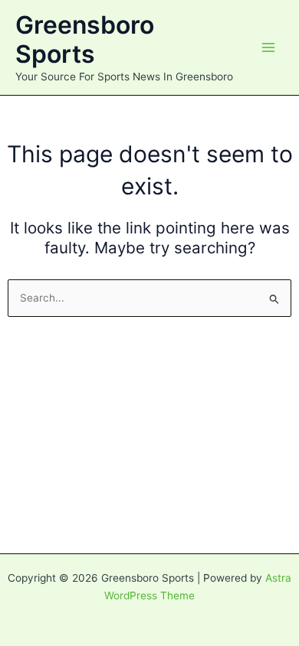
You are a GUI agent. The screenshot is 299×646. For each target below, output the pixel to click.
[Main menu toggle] (268, 48)
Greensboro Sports (84, 39)
